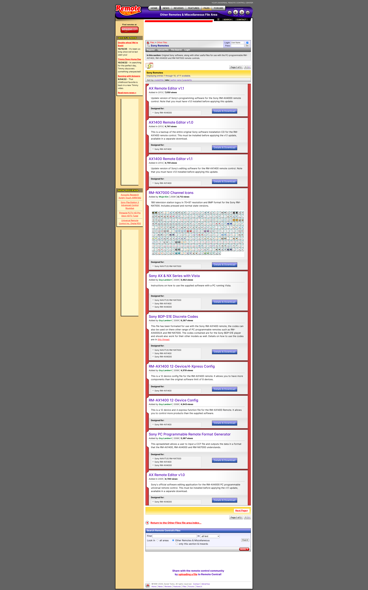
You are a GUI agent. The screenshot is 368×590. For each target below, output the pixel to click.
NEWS (166, 8)
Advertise (206, 584)
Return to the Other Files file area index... (176, 522)
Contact (196, 584)
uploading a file (187, 574)
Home (154, 586)
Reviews (168, 586)
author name (176, 80)
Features (177, 586)
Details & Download (224, 111)
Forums (191, 586)
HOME (154, 8)
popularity (187, 80)
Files (152, 42)
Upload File (163, 50)
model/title (158, 80)
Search (199, 586)
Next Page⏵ (241, 510)
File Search (176, 50)
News (160, 586)
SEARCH (228, 19)
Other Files (162, 42)
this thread (163, 339)
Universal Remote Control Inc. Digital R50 (130, 222)
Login (187, 50)
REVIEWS (179, 8)
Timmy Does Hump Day (129, 59)
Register (151, 50)
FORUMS (218, 8)
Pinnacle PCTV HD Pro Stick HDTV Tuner (130, 214)
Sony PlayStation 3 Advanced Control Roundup (130, 205)
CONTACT (241, 19)
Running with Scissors (129, 76)
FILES (206, 8)
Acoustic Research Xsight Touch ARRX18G (130, 196)
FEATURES (193, 8)
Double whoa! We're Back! (128, 44)
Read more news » (127, 92)
